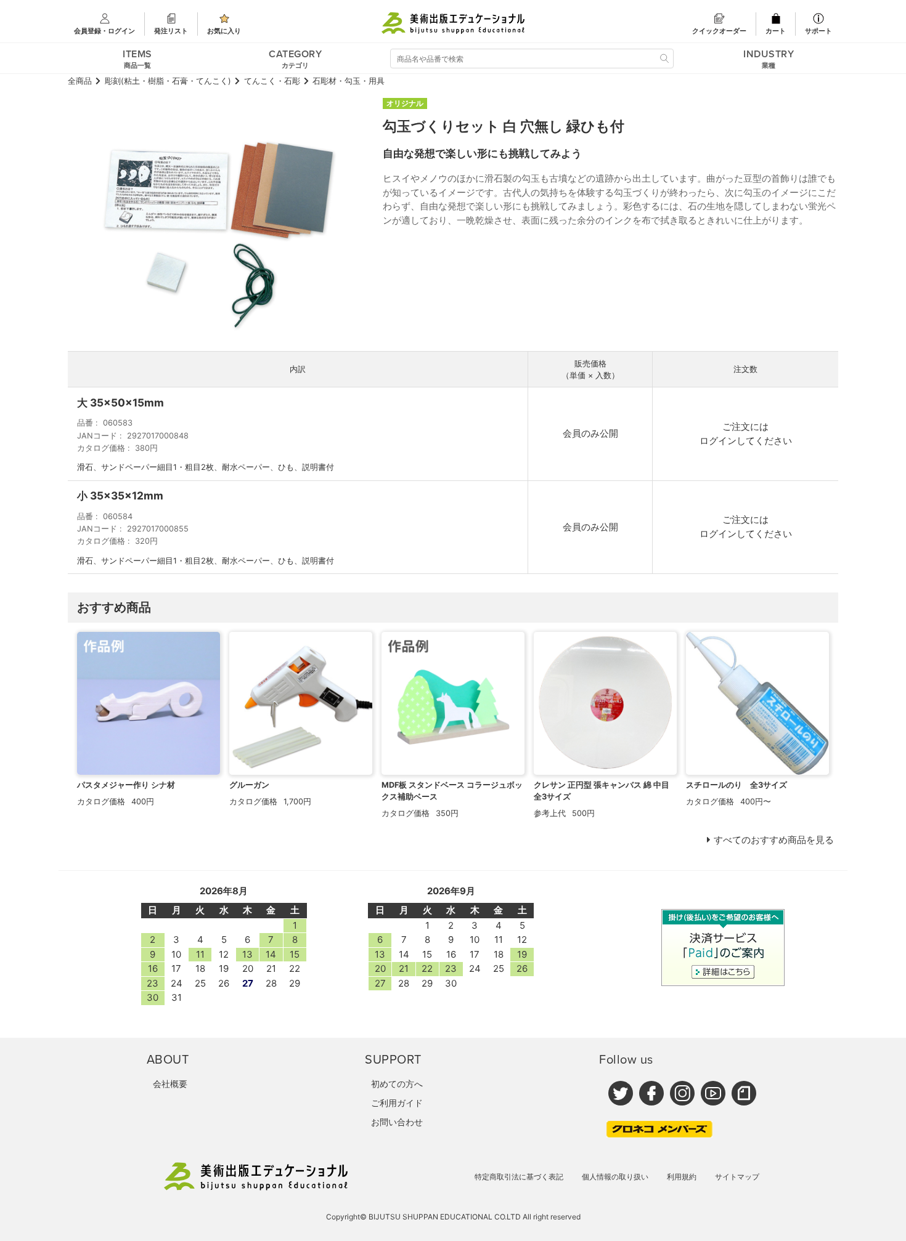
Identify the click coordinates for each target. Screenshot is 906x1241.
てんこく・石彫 (272, 81)
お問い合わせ (397, 1122)
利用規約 (681, 1176)
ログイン (718, 441)
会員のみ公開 (590, 433)
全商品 (80, 81)
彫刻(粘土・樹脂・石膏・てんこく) (168, 81)
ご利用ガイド (397, 1102)
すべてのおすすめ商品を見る (774, 840)
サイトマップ (737, 1176)
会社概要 (170, 1083)
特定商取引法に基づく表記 (519, 1176)
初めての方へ (397, 1083)
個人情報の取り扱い (615, 1176)
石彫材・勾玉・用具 (348, 81)
